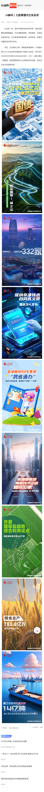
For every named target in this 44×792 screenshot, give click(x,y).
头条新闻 (27, 5)
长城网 (5, 5)
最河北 (20, 5)
